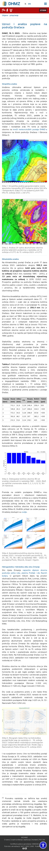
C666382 (35, 844)
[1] (46, 386)
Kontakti (35, 840)
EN (29, 4)
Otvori (43, 10)
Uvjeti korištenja (16, 840)
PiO (40, 840)
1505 (27, 846)
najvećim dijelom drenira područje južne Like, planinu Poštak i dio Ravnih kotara (24, 573)
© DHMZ (24, 837)
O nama (7, 840)
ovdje (24, 512)
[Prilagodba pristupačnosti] (43, 845)
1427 (22, 846)
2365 (32, 846)
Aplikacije (27, 840)
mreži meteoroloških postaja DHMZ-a (30, 129)
